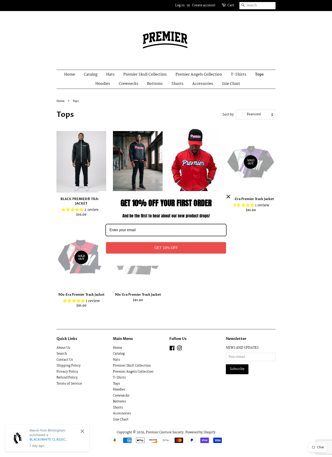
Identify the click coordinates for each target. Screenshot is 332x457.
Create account (203, 5)
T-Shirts (238, 75)
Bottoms (155, 84)
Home (69, 75)
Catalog (90, 75)
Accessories (202, 84)
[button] (73, 210)
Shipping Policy (68, 365)
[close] (82, 431)
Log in (180, 5)
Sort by (228, 114)
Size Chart (231, 84)
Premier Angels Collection (198, 75)
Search (61, 353)
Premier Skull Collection (145, 75)
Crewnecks (128, 84)
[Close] (228, 196)
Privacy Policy (67, 371)
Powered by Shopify (200, 432)
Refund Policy (67, 377)
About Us (63, 348)
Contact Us (64, 359)
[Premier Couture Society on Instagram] (179, 349)
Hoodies (102, 84)
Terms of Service (69, 383)
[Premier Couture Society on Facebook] (172, 349)
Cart (230, 5)
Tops (259, 75)
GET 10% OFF (166, 248)
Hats (110, 75)
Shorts (177, 84)
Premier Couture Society (165, 432)
